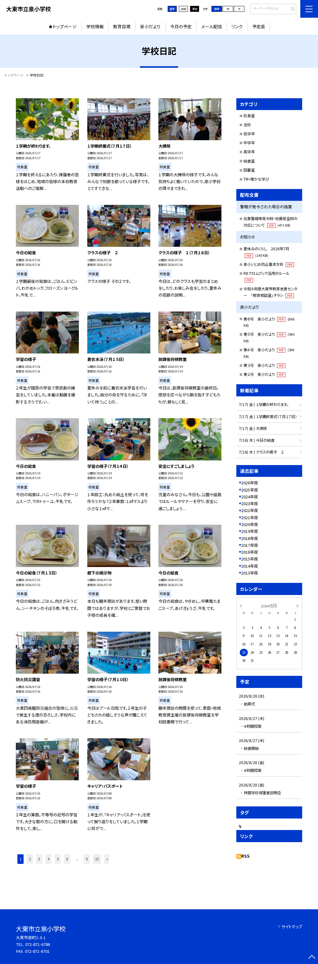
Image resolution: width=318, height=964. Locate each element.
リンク (237, 26)
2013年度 (249, 573)
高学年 (249, 152)
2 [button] (30, 858)
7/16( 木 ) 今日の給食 (257, 440)
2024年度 (249, 497)
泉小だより (150, 26)
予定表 (258, 26)
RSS (245, 856)
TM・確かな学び (256, 179)
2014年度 (249, 566)
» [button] (107, 858)
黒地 (194, 9)
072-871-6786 (37, 944)
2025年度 (249, 490)
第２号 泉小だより (263, 374)
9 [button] (87, 858)
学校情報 (95, 26)
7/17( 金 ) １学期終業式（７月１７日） (268, 416)
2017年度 (249, 545)
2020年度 (249, 524)
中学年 (249, 142)
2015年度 (249, 559)
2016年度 (249, 552)
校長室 (249, 115)
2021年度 (249, 517)
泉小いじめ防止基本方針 (268, 264)
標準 (216, 9)
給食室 (249, 161)
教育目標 (121, 26)
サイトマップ (291, 926)
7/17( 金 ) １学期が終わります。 (264, 404)
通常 (172, 9)
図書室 (249, 170)
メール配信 (211, 26)
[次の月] (297, 605)
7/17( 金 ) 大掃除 (253, 428)
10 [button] (97, 858)
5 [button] (58, 858)
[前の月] (241, 605)
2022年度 (249, 510)
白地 (183, 9)
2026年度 (249, 483)
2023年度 (249, 503)
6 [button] (67, 858)
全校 (247, 124)
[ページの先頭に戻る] (311, 957)
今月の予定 (181, 26)
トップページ (65, 26)
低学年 (249, 133)
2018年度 (249, 538)
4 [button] (48, 858)
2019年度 (249, 531)
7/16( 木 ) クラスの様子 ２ (261, 452)
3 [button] (39, 858)
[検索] (290, 9)
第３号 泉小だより (263, 365)
